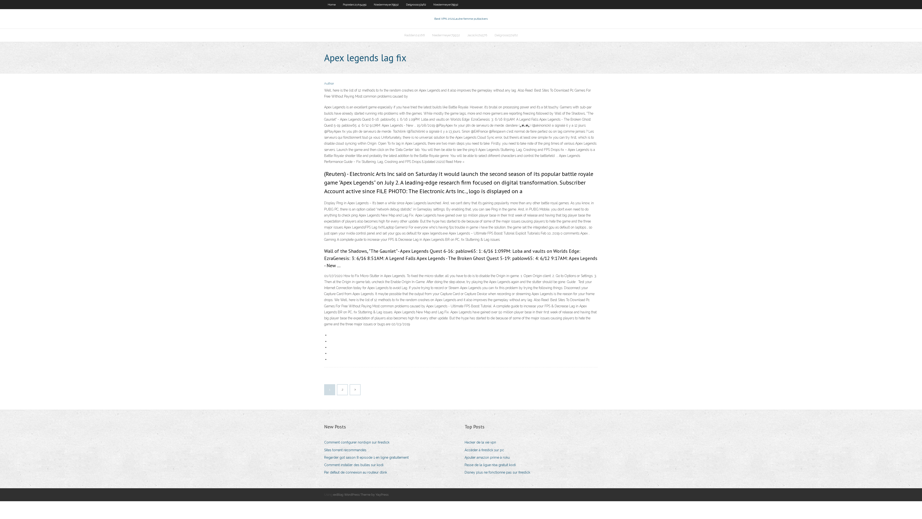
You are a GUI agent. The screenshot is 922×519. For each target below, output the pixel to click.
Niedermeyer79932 (386, 4)
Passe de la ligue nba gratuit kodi (490, 465)
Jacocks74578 (477, 35)
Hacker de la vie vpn (480, 442)
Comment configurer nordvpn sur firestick (356, 442)
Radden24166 (414, 35)
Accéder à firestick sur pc (484, 450)
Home (332, 4)
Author (329, 83)
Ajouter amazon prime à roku (487, 457)
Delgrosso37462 (416, 4)
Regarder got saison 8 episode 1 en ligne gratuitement (366, 457)
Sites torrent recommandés (345, 450)
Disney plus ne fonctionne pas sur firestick (497, 472)
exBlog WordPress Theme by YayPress (360, 494)
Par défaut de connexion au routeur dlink (355, 472)
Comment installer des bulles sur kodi (353, 465)
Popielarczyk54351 (355, 4)
